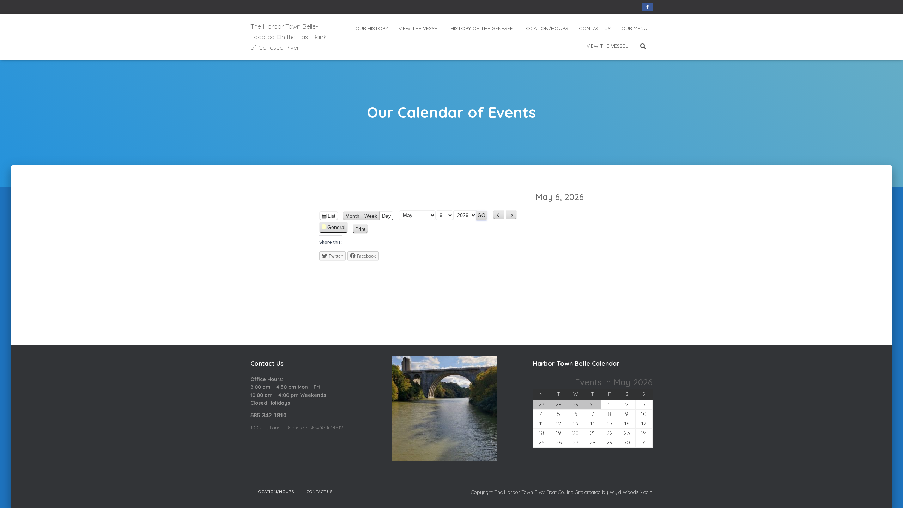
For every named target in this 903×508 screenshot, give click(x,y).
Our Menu (634, 28)
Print (361, 230)
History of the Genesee (481, 28)
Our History (371, 28)
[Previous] (498, 214)
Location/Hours (545, 28)
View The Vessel (419, 28)
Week (370, 216)
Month (352, 216)
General (336, 227)
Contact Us (595, 28)
